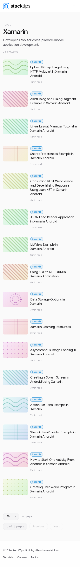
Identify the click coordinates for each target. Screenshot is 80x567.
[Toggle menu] (74, 6)
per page (26, 516)
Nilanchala (41, 550)
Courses (22, 557)
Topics (34, 557)
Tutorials (8, 557)
